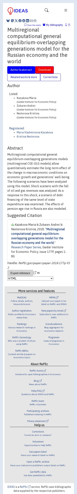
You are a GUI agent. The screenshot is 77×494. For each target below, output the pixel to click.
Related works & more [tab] (23, 77)
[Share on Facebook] (20, 20)
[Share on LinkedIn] (27, 20)
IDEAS (11, 486)
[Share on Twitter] (16, 20)
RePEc (24, 486)
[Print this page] (34, 20)
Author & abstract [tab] (21, 69)
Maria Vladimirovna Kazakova (35, 132)
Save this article (34, 25)
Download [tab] (44, 69)
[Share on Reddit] (23, 20)
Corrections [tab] (50, 77)
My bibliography (54, 25)
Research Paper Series (26, 247)
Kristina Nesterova (28, 136)
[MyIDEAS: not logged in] (67, 25)
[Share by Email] (31, 20)
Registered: (16, 128)
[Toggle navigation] (46, 11)
